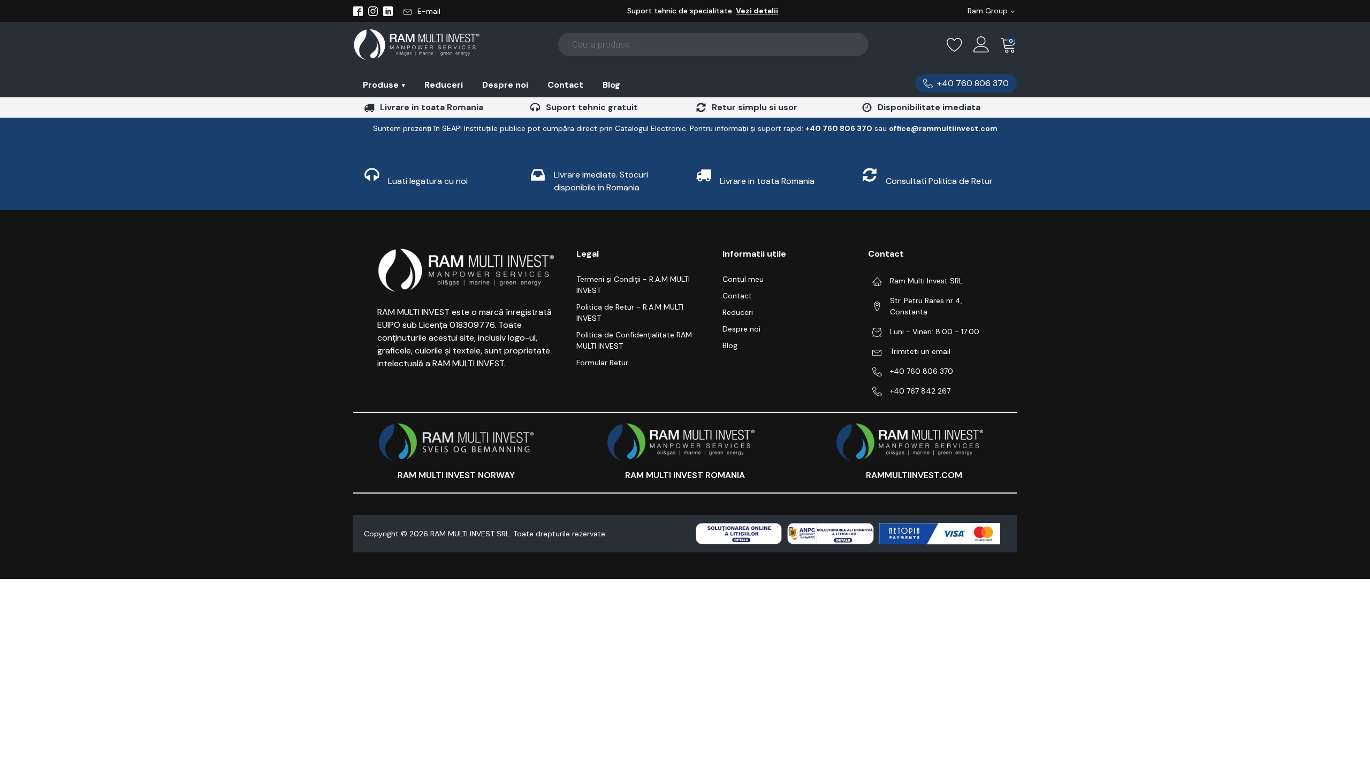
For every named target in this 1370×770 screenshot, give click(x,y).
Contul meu (743, 279)
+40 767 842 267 (920, 391)
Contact (565, 84)
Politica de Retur (960, 181)
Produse (384, 84)
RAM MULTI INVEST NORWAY (456, 475)
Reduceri (443, 84)
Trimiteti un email (920, 351)
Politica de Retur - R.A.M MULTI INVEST (629, 312)
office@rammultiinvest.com (943, 128)
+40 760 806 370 (921, 371)
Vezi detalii (757, 11)
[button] (422, 11)
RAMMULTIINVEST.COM (914, 475)
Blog (611, 84)
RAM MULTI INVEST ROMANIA (685, 475)
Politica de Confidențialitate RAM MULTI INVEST (634, 340)
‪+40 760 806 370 (838, 128)
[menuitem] (384, 84)
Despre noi (505, 84)
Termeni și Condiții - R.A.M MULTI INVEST (633, 284)
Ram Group (988, 11)
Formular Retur (602, 362)
